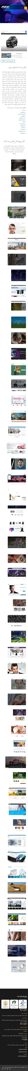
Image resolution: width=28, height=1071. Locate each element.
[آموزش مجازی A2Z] (19, 746)
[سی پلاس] (17, 495)
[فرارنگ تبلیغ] (18, 181)
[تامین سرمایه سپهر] (18, 196)
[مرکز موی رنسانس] (17, 668)
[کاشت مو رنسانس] (17, 589)
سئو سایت (24, 1018)
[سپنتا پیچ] (17, 621)
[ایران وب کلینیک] (17, 919)
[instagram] (2, 1069)
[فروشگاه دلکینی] (18, 338)
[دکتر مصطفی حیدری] (18, 463)
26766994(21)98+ (22, 1050)
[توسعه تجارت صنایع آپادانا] (18, 291)
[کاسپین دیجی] (17, 573)
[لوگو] (5, 8)
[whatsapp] (5, 1069)
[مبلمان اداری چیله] (19, 605)
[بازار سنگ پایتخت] (18, 416)
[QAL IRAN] (17, 809)
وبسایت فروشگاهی (22, 1034)
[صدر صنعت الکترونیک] (18, 636)
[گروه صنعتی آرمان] (18, 275)
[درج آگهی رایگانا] (17, 840)
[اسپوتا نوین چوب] (17, 935)
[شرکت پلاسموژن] (17, 872)
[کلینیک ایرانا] (19, 715)
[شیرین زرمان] (17, 558)
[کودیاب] (18, 369)
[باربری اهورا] (17, 793)
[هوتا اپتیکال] (18, 966)
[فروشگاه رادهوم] (17, 432)
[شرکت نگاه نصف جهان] (19, 778)
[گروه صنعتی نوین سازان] (17, 511)
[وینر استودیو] (18, 165)
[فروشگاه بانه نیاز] (16, 448)
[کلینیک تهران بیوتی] (17, 228)
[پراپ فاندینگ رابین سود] (18, 353)
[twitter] (7, 1069)
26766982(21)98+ (22, 1052)
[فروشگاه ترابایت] (17, 526)
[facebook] (10, 1069)
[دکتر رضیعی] (18, 731)
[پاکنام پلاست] (17, 542)
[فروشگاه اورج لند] (17, 479)
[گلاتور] (18, 401)
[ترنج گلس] (17, 212)
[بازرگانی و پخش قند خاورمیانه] (18, 322)
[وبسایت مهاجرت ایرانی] (17, 244)
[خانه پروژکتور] (17, 856)
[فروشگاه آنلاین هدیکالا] (17, 652)
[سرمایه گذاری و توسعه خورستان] (18, 306)
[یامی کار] (18, 385)
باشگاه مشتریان (23, 1027)
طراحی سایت (24, 1013)
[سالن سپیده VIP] (19, 825)
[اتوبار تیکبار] (15, 762)
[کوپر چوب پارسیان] (17, 259)
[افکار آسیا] (17, 903)
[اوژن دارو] (17, 699)
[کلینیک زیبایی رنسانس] (18, 683)
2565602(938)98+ (22, 1056)
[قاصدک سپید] (17, 888)
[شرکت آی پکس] (17, 950)
